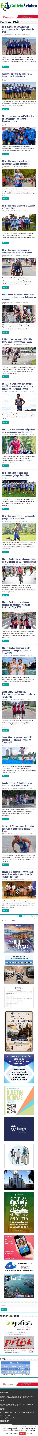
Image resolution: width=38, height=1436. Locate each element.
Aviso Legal (3, 1418)
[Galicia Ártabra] (19, 6)
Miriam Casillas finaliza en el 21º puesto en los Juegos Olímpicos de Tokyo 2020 (16, 650)
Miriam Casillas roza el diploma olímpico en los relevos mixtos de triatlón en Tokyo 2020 (16, 604)
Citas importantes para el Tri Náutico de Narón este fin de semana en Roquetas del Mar (18, 118)
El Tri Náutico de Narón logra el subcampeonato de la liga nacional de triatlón (18, 29)
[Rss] (17, 1433)
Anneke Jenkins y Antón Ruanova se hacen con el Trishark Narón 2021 (17, 784)
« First (2, 916)
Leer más (5, 66)
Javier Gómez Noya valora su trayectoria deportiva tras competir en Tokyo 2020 (18, 694)
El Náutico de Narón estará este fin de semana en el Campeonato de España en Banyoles (19, 297)
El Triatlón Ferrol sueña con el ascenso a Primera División (18, 207)
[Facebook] (18, 1433)
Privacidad (10, 1418)
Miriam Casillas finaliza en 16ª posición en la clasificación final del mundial (18, 431)
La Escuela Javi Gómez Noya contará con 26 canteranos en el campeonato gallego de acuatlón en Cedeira (17, 386)
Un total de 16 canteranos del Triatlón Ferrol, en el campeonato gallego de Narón (18, 828)
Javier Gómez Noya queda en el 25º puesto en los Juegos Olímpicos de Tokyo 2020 (17, 739)
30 (2, 920)
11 (17, 916)
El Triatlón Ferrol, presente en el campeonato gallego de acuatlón (16, 162)
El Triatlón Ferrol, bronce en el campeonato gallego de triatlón (15, 474)
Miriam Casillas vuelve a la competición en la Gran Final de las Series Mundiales (19, 560)
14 (28, 916)
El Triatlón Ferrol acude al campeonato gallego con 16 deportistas (18, 517)
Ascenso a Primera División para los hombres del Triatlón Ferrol (17, 75)
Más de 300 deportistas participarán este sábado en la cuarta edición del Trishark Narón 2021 (17, 874)
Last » (13, 920)
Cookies (15, 1418)
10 (13, 916)
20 (34, 918)
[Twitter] (21, 1433)
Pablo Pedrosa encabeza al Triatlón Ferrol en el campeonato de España (17, 341)
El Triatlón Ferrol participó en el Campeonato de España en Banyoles (17, 251)
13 (24, 916)
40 (5, 920)
